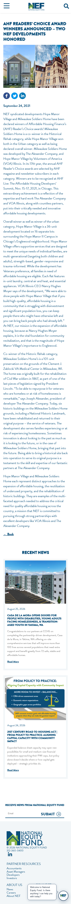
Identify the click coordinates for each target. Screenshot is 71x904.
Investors (12, 878)
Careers (11, 892)
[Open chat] (63, 896)
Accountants (14, 868)
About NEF (13, 896)
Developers (13, 874)
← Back (8, 534)
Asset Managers (16, 871)
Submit (48, 814)
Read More (13, 662)
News (10, 889)
